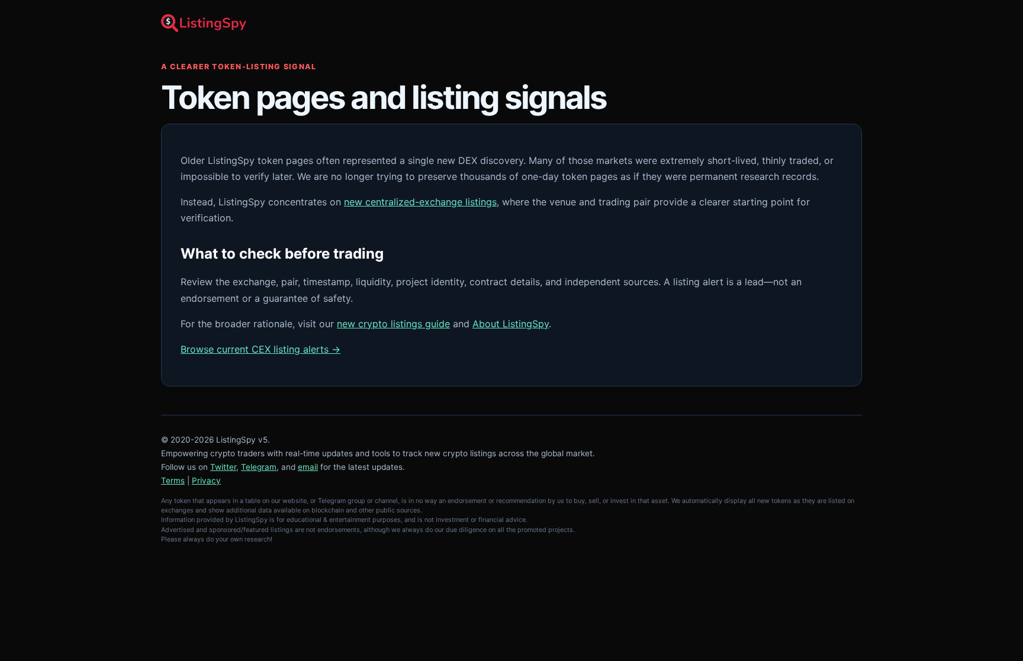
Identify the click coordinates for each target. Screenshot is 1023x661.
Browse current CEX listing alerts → (260, 349)
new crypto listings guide (393, 324)
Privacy (206, 480)
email (308, 467)
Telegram (258, 467)
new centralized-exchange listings (420, 202)
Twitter (223, 467)
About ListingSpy (510, 324)
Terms (173, 480)
